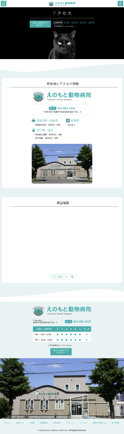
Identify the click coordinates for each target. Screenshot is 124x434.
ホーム (7, 423)
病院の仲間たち (99, 423)
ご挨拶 (32, 423)
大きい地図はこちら (60, 277)
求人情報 (115, 423)
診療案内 (44, 423)
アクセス (83, 423)
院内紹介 (57, 423)
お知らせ (20, 423)
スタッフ (70, 423)
